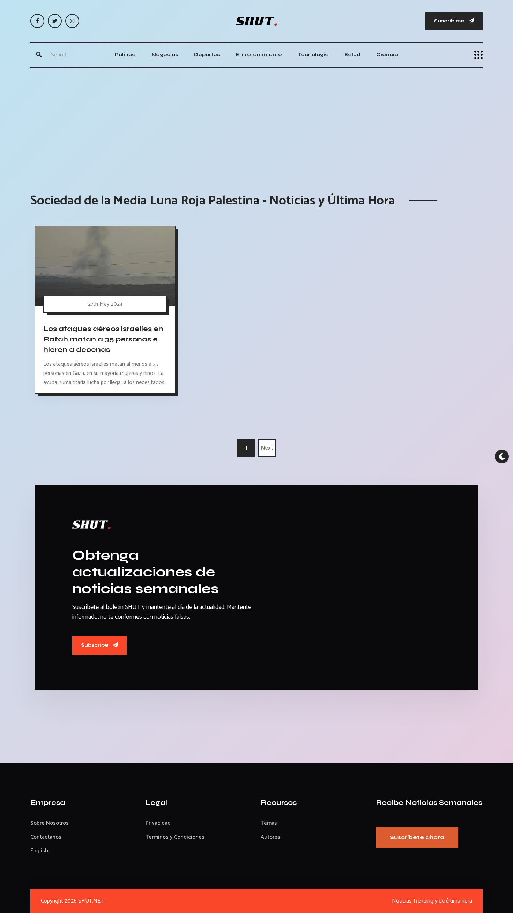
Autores (270, 837)
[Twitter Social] (55, 21)
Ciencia (387, 55)
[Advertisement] (256, 123)
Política (125, 55)
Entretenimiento (259, 55)
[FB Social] (37, 21)
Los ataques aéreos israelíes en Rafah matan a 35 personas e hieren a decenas (103, 339)
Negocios (164, 55)
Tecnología (313, 55)
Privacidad (158, 823)
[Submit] (38, 54)
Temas (269, 823)
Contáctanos (45, 837)
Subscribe (95, 645)
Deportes (207, 55)
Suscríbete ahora (417, 837)
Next (267, 448)
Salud (352, 55)
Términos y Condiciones (175, 837)
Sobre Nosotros (49, 823)
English (39, 850)
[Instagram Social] (72, 21)
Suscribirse (450, 21)
